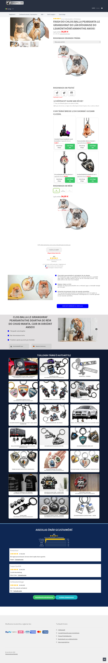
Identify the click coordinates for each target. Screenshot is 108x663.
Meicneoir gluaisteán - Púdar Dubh (54, 493)
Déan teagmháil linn (63, 642)
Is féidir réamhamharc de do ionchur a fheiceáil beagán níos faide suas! (55, 245)
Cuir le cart (54, 250)
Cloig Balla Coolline (85, 493)
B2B (42, 14)
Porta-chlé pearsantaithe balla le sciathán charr (85, 422)
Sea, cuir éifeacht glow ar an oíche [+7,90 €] (66, 103)
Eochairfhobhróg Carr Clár (85, 446)
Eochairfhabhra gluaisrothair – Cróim (85, 515)
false (59, 329)
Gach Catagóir (51, 14)
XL (70, 190)
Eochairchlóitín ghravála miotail (54, 446)
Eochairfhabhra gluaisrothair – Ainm (54, 399)
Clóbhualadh (61, 630)
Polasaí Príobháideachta (64, 636)
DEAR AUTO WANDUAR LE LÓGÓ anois (72, 306)
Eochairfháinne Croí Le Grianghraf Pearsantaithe (85, 469)
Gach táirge (62, 14)
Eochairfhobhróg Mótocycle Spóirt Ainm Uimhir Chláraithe (23, 423)
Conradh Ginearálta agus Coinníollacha (68, 633)
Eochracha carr (54, 377)
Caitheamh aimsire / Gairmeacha (28, 14)
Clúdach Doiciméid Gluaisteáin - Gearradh (23, 377)
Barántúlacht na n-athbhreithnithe (67, 639)
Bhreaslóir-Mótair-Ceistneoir (54, 422)
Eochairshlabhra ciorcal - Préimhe (54, 516)
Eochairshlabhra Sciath (23, 400)
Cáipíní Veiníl (23, 516)
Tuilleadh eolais (19, 559)
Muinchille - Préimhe (84, 376)
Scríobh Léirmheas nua (66, 597)
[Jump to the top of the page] (104, 659)
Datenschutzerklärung (11, 654)
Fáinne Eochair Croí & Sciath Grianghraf (23, 469)
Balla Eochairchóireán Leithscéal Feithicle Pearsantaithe (23, 446)
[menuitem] (9, 9)
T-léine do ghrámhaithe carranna (23, 493)
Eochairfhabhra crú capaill (54, 469)
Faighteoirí (12, 14)
